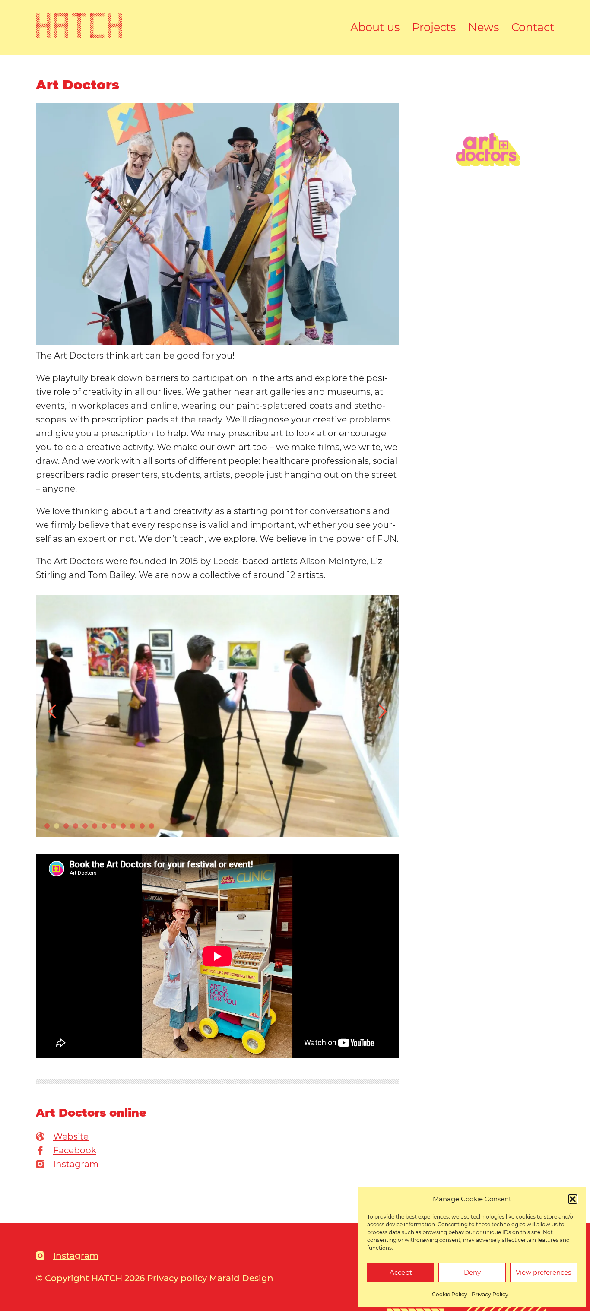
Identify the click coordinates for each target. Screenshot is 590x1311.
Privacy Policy (490, 1294)
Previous (52, 711)
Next (382, 711)
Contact (532, 27)
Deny (472, 1272)
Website (71, 1136)
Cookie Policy (449, 1294)
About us (375, 27)
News (483, 27)
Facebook (74, 1150)
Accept (401, 1272)
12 (151, 826)
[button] (572, 1199)
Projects (434, 27)
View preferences (543, 1272)
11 (142, 826)
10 (132, 826)
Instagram (75, 1164)
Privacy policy (177, 1278)
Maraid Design (241, 1278)
